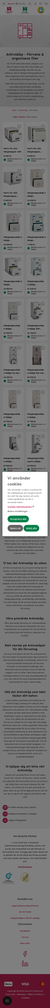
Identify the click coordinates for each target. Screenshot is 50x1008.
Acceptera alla (18, 519)
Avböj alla (31, 528)
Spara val (15, 528)
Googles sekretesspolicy (20, 506)
